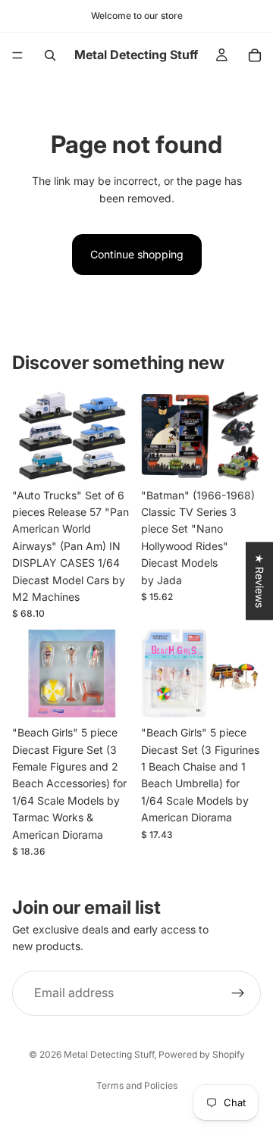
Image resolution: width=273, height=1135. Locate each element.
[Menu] (17, 55)
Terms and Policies (136, 1085)
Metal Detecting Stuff (109, 1054)
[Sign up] (238, 993)
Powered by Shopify (201, 1054)
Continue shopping (137, 254)
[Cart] (254, 55)
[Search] (50, 55)
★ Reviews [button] (259, 581)
